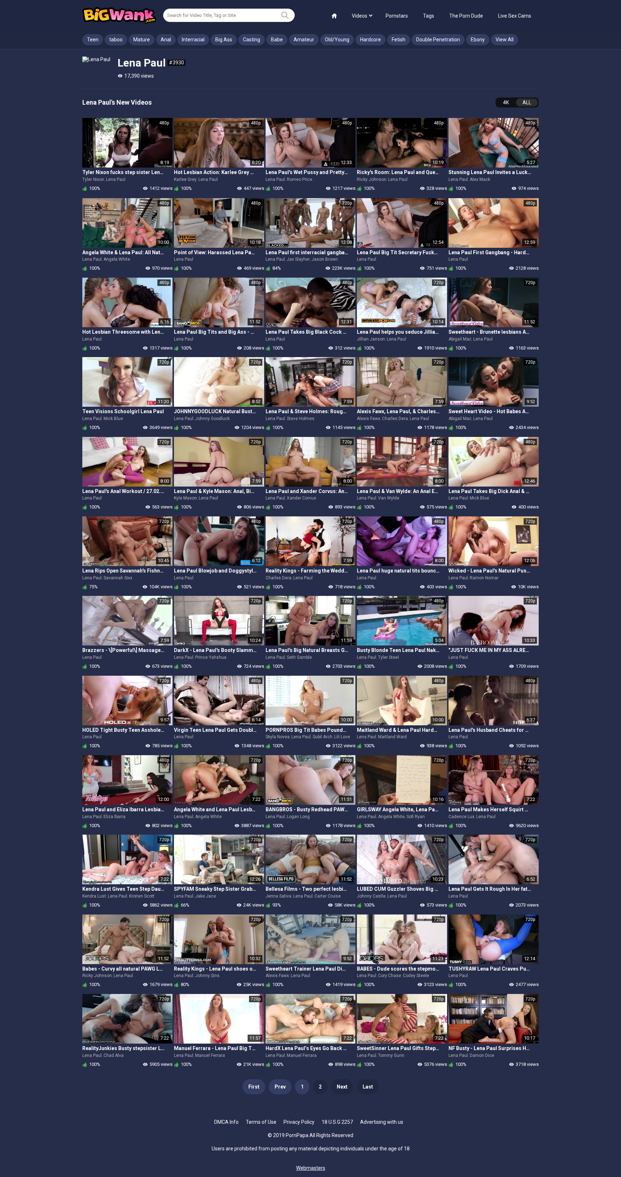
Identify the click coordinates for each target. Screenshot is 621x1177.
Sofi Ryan (415, 816)
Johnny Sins (207, 975)
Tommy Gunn (391, 1055)
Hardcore (370, 39)
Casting (251, 39)
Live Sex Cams (514, 16)
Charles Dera (395, 418)
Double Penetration (438, 39)
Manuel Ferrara (210, 1055)
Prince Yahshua (210, 657)
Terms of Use (261, 1122)
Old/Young (337, 39)
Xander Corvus (301, 498)
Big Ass (223, 39)
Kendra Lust (94, 896)
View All (505, 39)
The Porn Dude (466, 16)
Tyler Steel (388, 657)
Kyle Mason (185, 498)
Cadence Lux (461, 816)
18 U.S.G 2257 (337, 1122)
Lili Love (342, 736)
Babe (277, 39)
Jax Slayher (298, 259)
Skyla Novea (278, 736)
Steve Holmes (300, 418)
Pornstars (397, 16)
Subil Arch (322, 736)
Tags (428, 16)
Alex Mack (480, 179)
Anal (166, 39)
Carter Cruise (327, 896)
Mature (141, 39)
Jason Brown (325, 259)
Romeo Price (299, 179)
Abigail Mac (460, 339)
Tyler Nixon (93, 179)
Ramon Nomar (484, 577)
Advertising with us (381, 1122)
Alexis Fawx (368, 418)
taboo (116, 39)
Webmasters (310, 1168)
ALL (527, 102)
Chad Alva (114, 1055)
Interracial (193, 39)
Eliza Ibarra (114, 816)
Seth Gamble (299, 657)
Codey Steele (416, 975)
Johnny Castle (371, 896)
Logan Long (298, 816)
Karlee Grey (185, 179)
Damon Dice (482, 1055)
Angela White (117, 259)
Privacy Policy (299, 1122)
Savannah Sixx (118, 577)
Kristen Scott (142, 896)
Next (342, 1087)
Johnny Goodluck (212, 418)
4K (506, 102)
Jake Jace (205, 896)
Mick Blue (113, 418)
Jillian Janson (371, 339)
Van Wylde (388, 498)
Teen (92, 39)
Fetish (398, 39)
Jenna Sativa (278, 896)
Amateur (304, 39)
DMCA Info (226, 1122)
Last (368, 1087)
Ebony (478, 39)
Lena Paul (115, 179)
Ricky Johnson (371, 179)
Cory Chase (389, 975)
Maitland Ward (392, 736)
